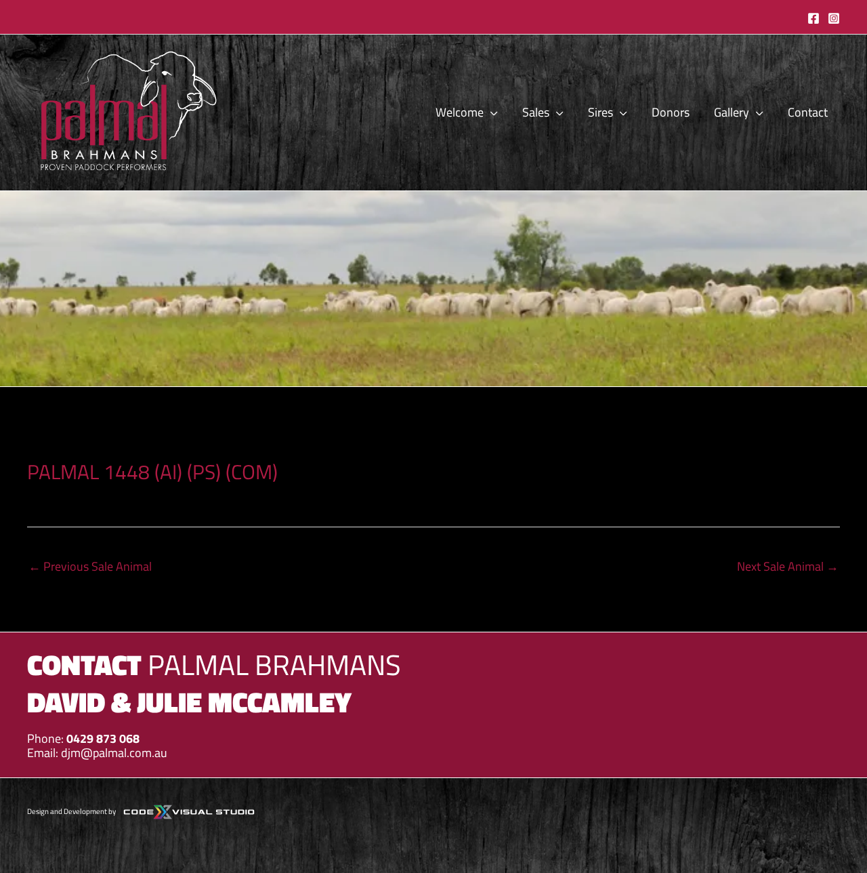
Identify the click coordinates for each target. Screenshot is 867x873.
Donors (671, 112)
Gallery (731, 112)
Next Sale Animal (788, 566)
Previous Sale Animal (90, 566)
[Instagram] (834, 18)
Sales (535, 112)
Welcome (460, 112)
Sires (600, 112)
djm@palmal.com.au (114, 753)
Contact (808, 112)
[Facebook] (813, 18)
